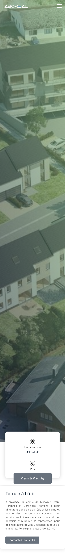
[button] (59, 6)
